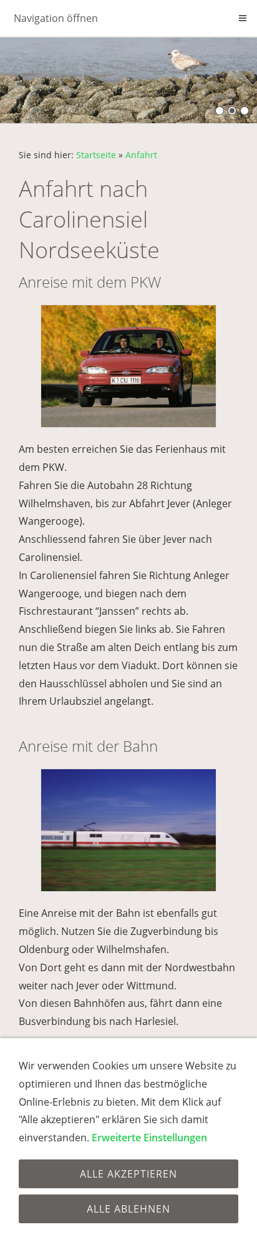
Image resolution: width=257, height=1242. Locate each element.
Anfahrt (141, 155)
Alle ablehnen (128, 1209)
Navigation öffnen (56, 18)
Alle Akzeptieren (128, 1174)
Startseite (96, 155)
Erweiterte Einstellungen (149, 1137)
